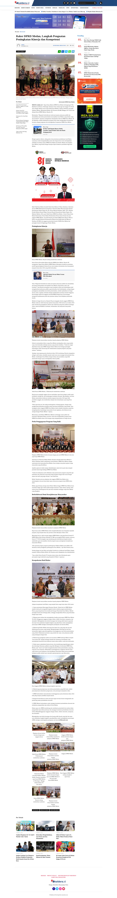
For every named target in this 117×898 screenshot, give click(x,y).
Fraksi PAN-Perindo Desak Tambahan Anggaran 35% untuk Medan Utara (22, 106)
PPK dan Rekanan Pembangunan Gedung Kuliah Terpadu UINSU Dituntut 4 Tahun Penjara (22, 122)
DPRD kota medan (44, 810)
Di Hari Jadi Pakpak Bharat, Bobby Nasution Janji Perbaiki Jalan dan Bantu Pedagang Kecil (54, 130)
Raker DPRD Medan (54, 810)
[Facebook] (64, 3)
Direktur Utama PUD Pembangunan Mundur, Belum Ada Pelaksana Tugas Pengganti (22, 112)
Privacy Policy (52, 875)
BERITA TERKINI (25, 7)
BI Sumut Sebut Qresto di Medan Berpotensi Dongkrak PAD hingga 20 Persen (65, 857)
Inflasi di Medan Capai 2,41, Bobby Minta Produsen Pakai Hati (64, 836)
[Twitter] (67, 3)
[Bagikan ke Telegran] (73, 51)
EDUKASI (54, 7)
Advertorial (74, 7)
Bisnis (33, 7)
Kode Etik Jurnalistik (58, 877)
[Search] (95, 3)
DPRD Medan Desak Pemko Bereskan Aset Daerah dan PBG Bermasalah (92, 74)
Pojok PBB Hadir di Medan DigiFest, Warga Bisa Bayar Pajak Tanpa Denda (91, 48)
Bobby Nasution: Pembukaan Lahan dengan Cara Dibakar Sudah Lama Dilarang (31, 11)
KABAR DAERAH (84, 7)
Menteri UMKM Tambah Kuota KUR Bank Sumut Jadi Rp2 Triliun (92, 56)
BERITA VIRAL (40, 7)
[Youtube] (74, 3)
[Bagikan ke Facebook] (63, 51)
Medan (61, 45)
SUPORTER (48, 7)
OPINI (67, 7)
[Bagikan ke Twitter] (66, 51)
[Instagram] (71, 3)
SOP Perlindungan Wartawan (67, 875)
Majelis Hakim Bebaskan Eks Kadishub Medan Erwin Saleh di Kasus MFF (74, 11)
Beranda (17, 31)
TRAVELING (62, 7)
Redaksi (43, 875)
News (64, 45)
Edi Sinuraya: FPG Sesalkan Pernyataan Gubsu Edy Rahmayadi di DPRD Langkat (21, 127)
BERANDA (17, 7)
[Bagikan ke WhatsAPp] (69, 51)
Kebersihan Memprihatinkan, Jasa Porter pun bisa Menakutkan (44, 836)
